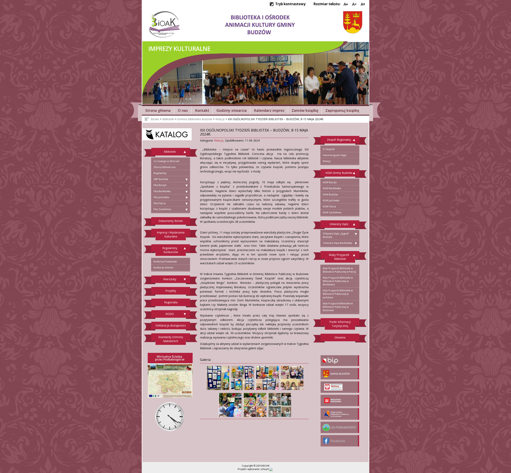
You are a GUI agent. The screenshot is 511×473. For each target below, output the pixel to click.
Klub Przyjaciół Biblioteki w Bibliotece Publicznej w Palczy (339, 270)
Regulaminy (159, 173)
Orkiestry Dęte (339, 224)
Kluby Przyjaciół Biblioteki (339, 257)
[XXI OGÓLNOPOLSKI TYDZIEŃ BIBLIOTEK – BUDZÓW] (217, 377)
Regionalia (170, 302)
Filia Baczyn (159, 185)
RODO (169, 314)
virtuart (265, 469)
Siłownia (340, 337)
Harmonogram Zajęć (335, 155)
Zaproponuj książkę (342, 110)
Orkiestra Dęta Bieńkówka (337, 243)
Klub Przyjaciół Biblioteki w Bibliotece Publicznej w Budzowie (338, 307)
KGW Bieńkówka (332, 188)
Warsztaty (169, 279)
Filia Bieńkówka (162, 191)
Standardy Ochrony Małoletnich (170, 339)
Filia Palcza (159, 203)
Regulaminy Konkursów (170, 250)
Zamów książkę (305, 110)
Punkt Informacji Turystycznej (340, 324)
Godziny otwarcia (231, 110)
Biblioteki (170, 151)
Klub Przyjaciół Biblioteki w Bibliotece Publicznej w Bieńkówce (338, 281)
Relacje (218, 140)
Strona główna (158, 110)
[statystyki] (271, 469)
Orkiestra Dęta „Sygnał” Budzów (336, 235)
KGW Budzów (330, 194)
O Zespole (329, 149)
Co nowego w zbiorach (166, 161)
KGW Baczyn (330, 182)
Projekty (170, 291)
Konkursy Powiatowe (165, 261)
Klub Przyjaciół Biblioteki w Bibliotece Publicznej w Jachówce (338, 294)
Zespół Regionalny (339, 140)
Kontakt (202, 110)
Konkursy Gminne (163, 267)
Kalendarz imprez (269, 110)
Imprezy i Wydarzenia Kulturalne (170, 234)
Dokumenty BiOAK (170, 221)
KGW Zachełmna (332, 212)
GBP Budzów (160, 179)
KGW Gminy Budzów (339, 173)
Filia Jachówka (161, 197)
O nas (183, 110)
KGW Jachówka (331, 200)
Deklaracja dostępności (170, 325)
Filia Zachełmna (162, 209)
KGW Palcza (329, 206)
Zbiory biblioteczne (164, 167)
